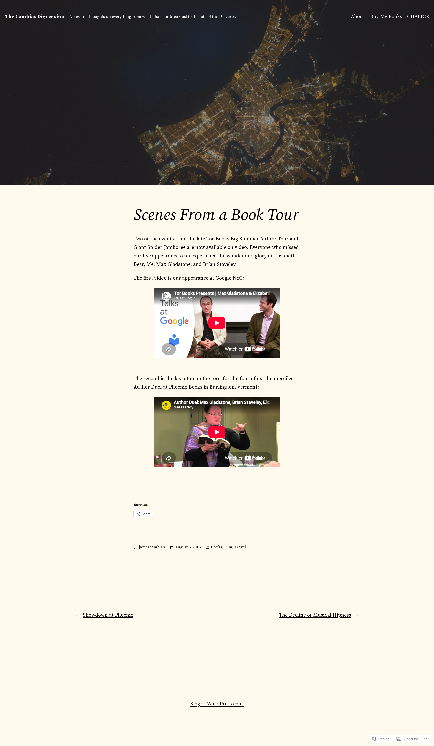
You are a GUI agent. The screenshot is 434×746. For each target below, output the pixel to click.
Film (228, 547)
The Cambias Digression (34, 17)
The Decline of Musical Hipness (315, 615)
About (358, 17)
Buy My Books (386, 17)
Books (216, 547)
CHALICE (418, 17)
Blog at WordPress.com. (217, 704)
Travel (240, 547)
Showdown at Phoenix (108, 615)
